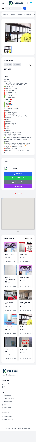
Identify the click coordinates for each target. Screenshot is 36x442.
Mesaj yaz (19, 186)
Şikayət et (19, 194)
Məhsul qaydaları (8, 416)
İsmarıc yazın (7, 395)
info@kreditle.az (8, 401)
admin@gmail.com (19, 182)
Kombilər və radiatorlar (17, 14)
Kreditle (8, 428)
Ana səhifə (5, 14)
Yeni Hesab (7, 387)
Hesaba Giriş (7, 384)
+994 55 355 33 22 (9, 398)
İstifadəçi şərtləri (8, 419)
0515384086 (19, 174)
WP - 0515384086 (19, 178)
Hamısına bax (28, 238)
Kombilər (28, 14)
